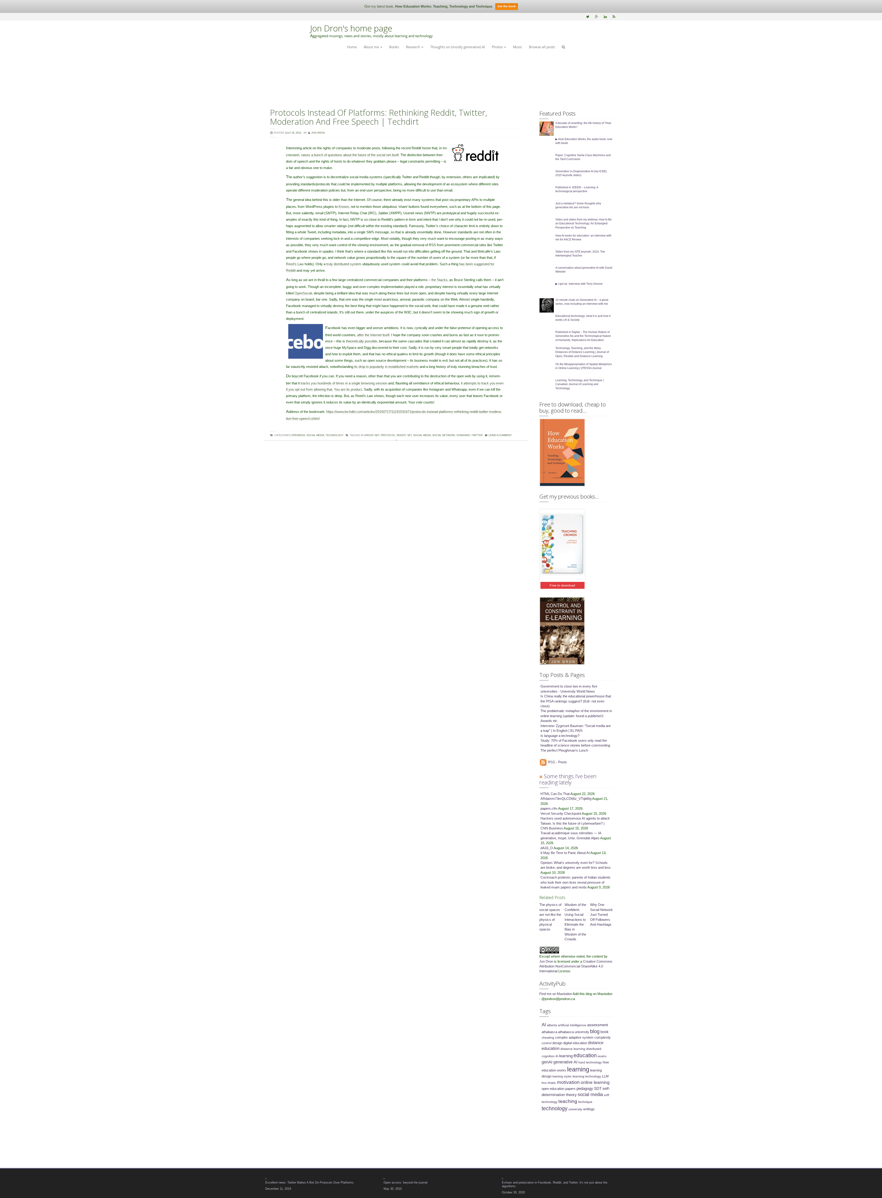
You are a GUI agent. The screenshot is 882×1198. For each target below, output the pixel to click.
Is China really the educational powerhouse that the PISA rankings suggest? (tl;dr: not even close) (575, 701)
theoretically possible (361, 341)
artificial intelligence (572, 1025)
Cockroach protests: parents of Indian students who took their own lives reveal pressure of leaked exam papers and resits (575, 882)
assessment (597, 1025)
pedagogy (585, 1088)
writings (589, 1109)
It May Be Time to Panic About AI (565, 853)
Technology (334, 435)
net (377, 435)
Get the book (507, 6)
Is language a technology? (560, 736)
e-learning (564, 1056)
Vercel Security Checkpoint (560, 813)
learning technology (587, 1076)
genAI (547, 1062)
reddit (401, 435)
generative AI (565, 1062)
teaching (567, 1101)
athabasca (549, 1032)
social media (422, 435)
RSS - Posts (557, 762)
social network (443, 435)
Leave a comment (500, 435)
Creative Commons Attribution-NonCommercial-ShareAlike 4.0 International (575, 966)
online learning (595, 1082)
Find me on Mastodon (555, 994)
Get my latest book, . (428, 6)
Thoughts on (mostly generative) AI (457, 47)
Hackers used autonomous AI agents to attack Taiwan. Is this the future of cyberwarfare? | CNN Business (575, 823)
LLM (605, 1076)
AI (544, 1024)
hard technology (590, 1062)
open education (553, 1089)
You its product (348, 389)
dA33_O (546, 848)
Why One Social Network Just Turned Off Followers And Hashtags (601, 914)
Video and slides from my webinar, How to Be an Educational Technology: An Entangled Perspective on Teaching (583, 223)
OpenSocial (303, 293)
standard (463, 435)
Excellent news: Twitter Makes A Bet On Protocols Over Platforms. (309, 1182)
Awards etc (548, 721)
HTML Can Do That (555, 794)
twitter (477, 435)
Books (394, 47)
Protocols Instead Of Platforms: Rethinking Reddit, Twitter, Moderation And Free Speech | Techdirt (378, 117)
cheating (548, 1037)
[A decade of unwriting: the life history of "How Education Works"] (546, 128)
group (368, 435)
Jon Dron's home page (351, 28)
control (546, 1043)
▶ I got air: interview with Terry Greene (579, 283)
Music (517, 47)
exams (602, 1056)
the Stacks (439, 280)
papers (570, 1089)
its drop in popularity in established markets (386, 367)
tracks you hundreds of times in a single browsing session (344, 383)
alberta (552, 1025)
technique (585, 1102)
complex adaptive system (574, 1037)
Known (344, 207)
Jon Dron (546, 961)
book (604, 1032)
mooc (552, 1083)
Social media (315, 435)
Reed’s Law (295, 264)
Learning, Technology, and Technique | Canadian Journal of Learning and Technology (579, 384)
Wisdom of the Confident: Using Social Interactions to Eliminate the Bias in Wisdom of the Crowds (575, 922)
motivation (568, 1082)
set (409, 435)
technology (555, 1108)
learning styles (562, 1076)
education (585, 1055)
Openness (298, 435)
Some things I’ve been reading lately (567, 779)
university (575, 1109)
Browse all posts (542, 47)
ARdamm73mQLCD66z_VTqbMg (565, 799)
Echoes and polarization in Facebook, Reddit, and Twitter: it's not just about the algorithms (554, 1184)
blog (594, 1031)
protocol (388, 435)
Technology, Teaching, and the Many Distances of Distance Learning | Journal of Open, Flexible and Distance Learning (582, 352)
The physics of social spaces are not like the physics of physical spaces (550, 917)
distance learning (572, 1049)
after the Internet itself (373, 335)
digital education (575, 1043)
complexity (602, 1037)
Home (352, 47)
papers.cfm (548, 808)
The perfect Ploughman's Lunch (564, 750)
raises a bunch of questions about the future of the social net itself (350, 155)
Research (413, 47)
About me (372, 47)
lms (544, 1083)
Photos (498, 47)
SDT (598, 1088)
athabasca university (573, 1032)
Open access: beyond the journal (405, 1182)
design (557, 1043)
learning (578, 1069)
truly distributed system (343, 264)
